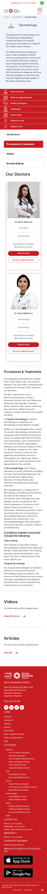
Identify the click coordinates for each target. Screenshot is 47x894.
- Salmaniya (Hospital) (16, 756)
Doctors (7, 727)
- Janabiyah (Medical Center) (19, 768)
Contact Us (8, 720)
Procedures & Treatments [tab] (20, 144)
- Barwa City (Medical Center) (19, 812)
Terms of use (28, 890)
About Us (8, 717)
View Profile (23, 253)
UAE (7, 771)
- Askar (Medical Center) (17, 765)
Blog (6, 741)
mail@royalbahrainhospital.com (21, 829)
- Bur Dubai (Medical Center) (19, 777)
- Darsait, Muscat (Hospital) (18, 784)
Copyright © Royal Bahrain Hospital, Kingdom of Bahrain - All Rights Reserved (20, 886)
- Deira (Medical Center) (17, 774)
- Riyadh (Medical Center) (17, 799)
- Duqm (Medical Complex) (18, 790)
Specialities (17, 17)
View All (8, 653)
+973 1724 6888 (16, 837)
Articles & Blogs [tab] (15, 164)
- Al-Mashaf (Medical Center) (19, 809)
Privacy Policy (17, 890)
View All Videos (12, 616)
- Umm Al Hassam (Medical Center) (21, 759)
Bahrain (9, 750)
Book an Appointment (23, 260)
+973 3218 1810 (19, 826)
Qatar (8, 803)
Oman (8, 781)
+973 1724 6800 (16, 824)
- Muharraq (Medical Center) (19, 762)
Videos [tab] (10, 154)
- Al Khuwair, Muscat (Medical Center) (22, 787)
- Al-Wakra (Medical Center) (18, 806)
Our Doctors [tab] (13, 135)
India (8, 816)
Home (6, 17)
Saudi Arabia (11, 794)
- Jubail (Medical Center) (17, 796)
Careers (7, 724)
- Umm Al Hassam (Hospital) (18, 753)
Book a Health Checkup (14, 734)
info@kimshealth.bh (16, 845)
